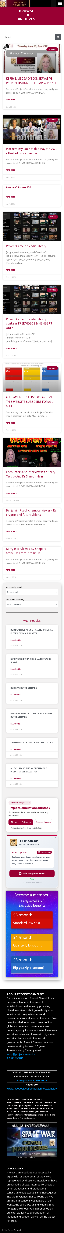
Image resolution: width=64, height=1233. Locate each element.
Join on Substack (22, 822)
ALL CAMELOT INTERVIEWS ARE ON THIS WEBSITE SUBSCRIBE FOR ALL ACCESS (29, 401)
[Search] (58, 37)
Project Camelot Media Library (26, 246)
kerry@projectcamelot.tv (21, 1054)
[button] (59, 3)
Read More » (11, 100)
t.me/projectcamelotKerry (32, 1080)
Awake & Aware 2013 (19, 187)
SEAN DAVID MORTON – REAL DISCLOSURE (31, 742)
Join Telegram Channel (33, 873)
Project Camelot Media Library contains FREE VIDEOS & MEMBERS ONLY (29, 323)
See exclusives (43, 822)
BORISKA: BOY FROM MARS (23, 687)
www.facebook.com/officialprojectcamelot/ (32, 1088)
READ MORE (15, 1058)
